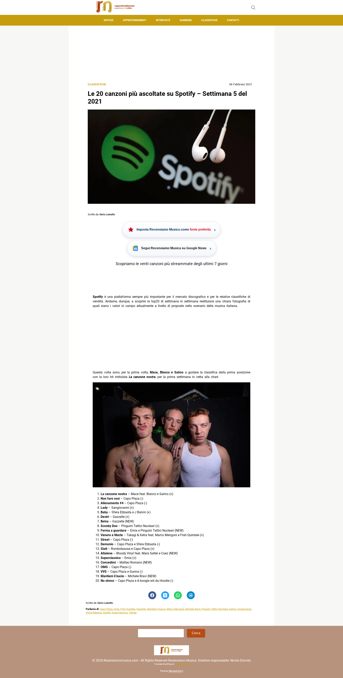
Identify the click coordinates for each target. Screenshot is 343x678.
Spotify (107, 612)
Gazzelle (141, 609)
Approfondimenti (134, 20)
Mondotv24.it (176, 671)
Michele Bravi (192, 609)
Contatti (233, 20)
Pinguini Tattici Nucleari (214, 609)
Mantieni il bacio (156, 609)
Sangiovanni (244, 609)
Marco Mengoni (175, 609)
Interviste (163, 20)
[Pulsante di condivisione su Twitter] (165, 595)
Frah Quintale (127, 609)
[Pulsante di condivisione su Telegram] (191, 595)
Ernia (116, 609)
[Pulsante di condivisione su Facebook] (152, 595)
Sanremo (186, 20)
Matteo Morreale (182, 664)
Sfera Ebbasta (94, 612)
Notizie (108, 20)
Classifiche (209, 20)
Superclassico (120, 612)
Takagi (133, 612)
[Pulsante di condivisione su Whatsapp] (178, 595)
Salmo (232, 609)
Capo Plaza (106, 609)
